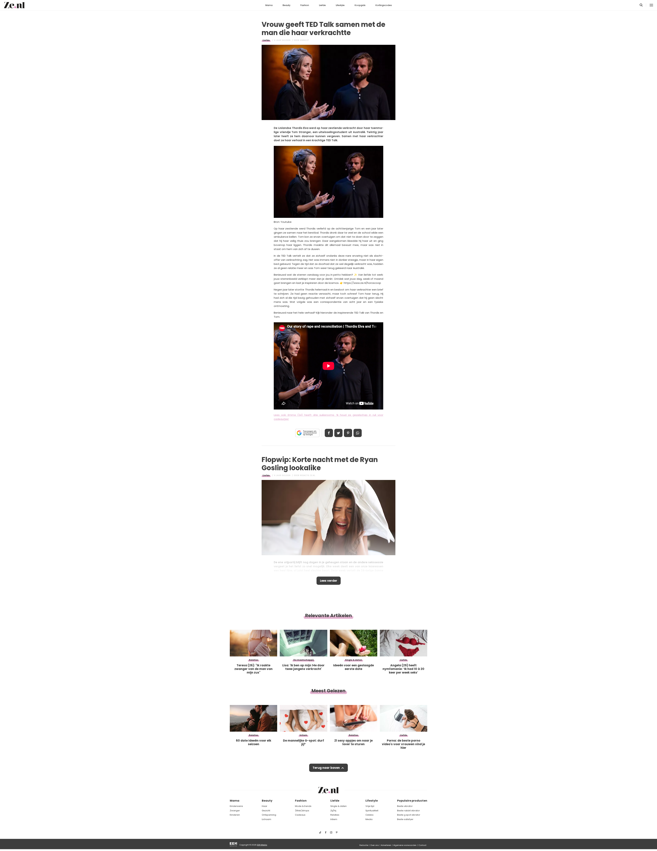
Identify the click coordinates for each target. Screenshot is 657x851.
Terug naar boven (326, 768)
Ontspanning (269, 814)
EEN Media (262, 844)
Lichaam (266, 819)
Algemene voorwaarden (404, 845)
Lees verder (328, 581)
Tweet (338, 433)
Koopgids (360, 5)
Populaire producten (412, 801)
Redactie (363, 845)
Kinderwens (236, 806)
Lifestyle (340, 5)
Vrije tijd (369, 806)
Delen (329, 433)
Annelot (304, 40)
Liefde (322, 5)
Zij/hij (333, 810)
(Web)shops (302, 810)
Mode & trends (303, 806)
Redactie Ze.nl (307, 475)
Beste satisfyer (405, 819)
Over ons (374, 845)
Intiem (333, 819)
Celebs (369, 814)
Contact (422, 845)
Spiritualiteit (371, 810)
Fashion (304, 5)
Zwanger (235, 810)
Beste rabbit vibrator (408, 810)
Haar (264, 806)
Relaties (334, 814)
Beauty (286, 5)
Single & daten (338, 806)
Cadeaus (300, 814)
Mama (269, 5)
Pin (348, 433)
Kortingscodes (384, 5)
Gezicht (266, 810)
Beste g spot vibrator (408, 814)
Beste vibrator (405, 806)
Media (368, 819)
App (357, 433)
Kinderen (235, 814)
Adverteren (386, 845)
